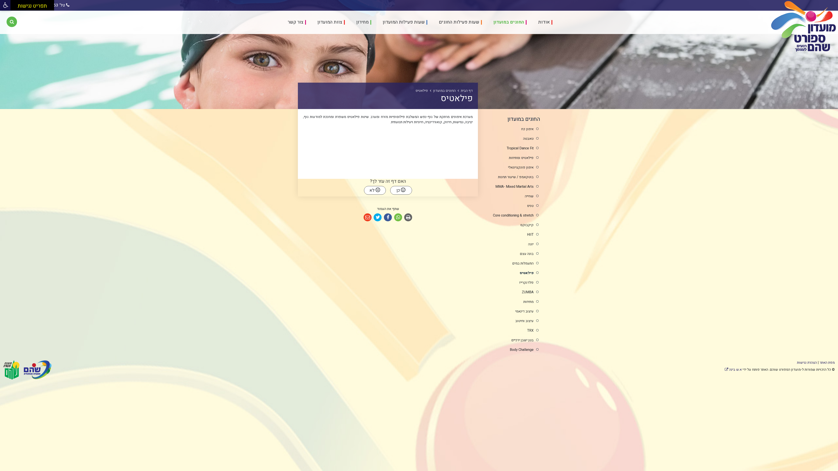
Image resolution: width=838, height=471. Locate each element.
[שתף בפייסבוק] (388, 217)
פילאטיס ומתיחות (521, 157)
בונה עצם (527, 253)
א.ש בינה (733, 369)
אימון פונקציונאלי (521, 167)
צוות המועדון (329, 22)
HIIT (530, 234)
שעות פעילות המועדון (403, 22)
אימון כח (527, 129)
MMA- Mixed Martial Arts (514, 186)
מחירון (362, 22)
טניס (530, 205)
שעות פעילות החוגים (458, 22)
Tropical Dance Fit (520, 148)
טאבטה (528, 138)
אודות (543, 22)
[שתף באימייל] (367, 217)
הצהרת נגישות (807, 362)
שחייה (529, 196)
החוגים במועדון (508, 22)
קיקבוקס (527, 225)
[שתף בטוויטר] (378, 217)
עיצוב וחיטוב (524, 321)
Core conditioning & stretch (513, 215)
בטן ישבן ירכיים (522, 340)
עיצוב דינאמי (524, 311)
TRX (530, 330)
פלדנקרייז (526, 282)
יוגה (531, 244)
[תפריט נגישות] (5, 5)
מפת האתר (827, 362)
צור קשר (295, 22)
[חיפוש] (12, 22)
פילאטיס (527, 273)
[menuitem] (539, 22)
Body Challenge (522, 349)
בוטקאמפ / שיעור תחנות (516, 177)
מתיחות (528, 301)
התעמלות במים (523, 263)
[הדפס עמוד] (408, 217)
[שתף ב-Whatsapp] (398, 217)
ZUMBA (528, 292)
